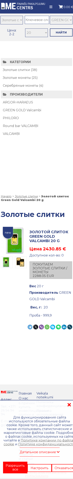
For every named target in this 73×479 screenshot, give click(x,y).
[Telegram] (30, 327)
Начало (6, 196)
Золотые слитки (16, 70)
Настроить (39, 465)
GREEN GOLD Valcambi (22, 110)
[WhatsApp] (47, 327)
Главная (25, 393)
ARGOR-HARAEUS (18, 102)
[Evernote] (58, 327)
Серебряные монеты (20, 85)
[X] (35, 327)
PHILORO (11, 118)
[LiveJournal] (69, 327)
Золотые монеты (17, 78)
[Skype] (52, 327)
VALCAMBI (11, 134)
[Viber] (41, 327)
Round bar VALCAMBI (20, 126)
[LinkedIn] (64, 327)
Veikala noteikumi (44, 395)
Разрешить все (15, 466)
